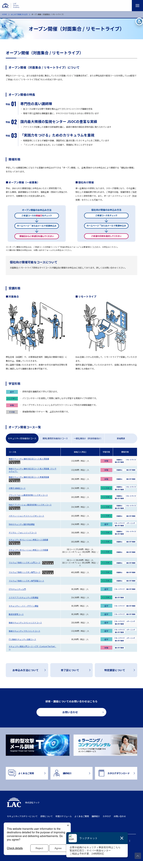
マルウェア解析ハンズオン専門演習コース (26, 580)
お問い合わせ (120, 816)
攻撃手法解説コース (17, 488)
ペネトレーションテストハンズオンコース (26, 516)
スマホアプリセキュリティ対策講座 (23, 597)
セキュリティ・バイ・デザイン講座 (23, 606)
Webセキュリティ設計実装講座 (22, 524)
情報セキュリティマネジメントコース (24, 631)
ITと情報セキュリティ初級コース (22, 639)
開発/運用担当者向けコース (55, 438)
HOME (4, 14)
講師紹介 (96, 816)
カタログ (107, 816)
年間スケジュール (63, 816)
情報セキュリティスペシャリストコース (25, 622)
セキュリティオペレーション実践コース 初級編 (28, 539)
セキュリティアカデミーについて (22, 816)
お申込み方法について (25, 670)
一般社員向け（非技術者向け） (88, 438)
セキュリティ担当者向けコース (22, 438)
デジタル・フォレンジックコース (23, 532)
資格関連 (121, 438)
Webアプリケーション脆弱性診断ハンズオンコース (30, 504)
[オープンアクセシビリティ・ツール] (139, 21)
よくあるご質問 (81, 816)
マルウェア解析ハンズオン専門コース (24, 572)
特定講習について (114, 670)
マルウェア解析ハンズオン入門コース (24, 562)
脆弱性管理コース (16, 614)
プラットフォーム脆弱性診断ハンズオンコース (28, 495)
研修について (46, 816)
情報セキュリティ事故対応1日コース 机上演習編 (29, 458)
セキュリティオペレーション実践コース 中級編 (28, 550)
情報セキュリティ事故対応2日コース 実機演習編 (29, 477)
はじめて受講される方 (19, 14)
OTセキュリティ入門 (17, 589)
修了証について (70, 670)
